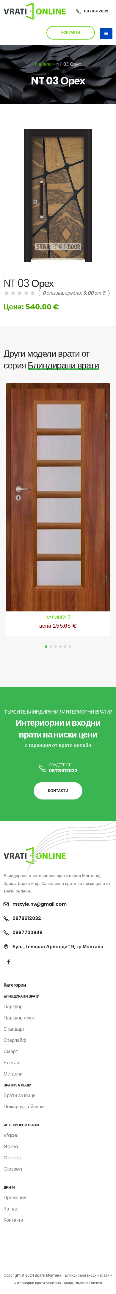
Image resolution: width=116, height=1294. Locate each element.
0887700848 (27, 932)
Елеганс (13, 1062)
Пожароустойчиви (24, 1106)
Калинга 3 (58, 617)
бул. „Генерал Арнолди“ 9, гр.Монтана (57, 946)
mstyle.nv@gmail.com (39, 904)
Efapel (11, 1135)
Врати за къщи (20, 1095)
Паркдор (13, 1006)
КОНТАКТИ (70, 32)
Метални (13, 1074)
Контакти (13, 1220)
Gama (11, 1146)
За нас (11, 1208)
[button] (46, 646)
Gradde (12, 1157)
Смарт (11, 1051)
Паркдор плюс (19, 1017)
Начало (43, 64)
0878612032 (96, 11)
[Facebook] (8, 962)
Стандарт (14, 1029)
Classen (13, 1169)
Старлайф (15, 1040)
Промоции (15, 1197)
